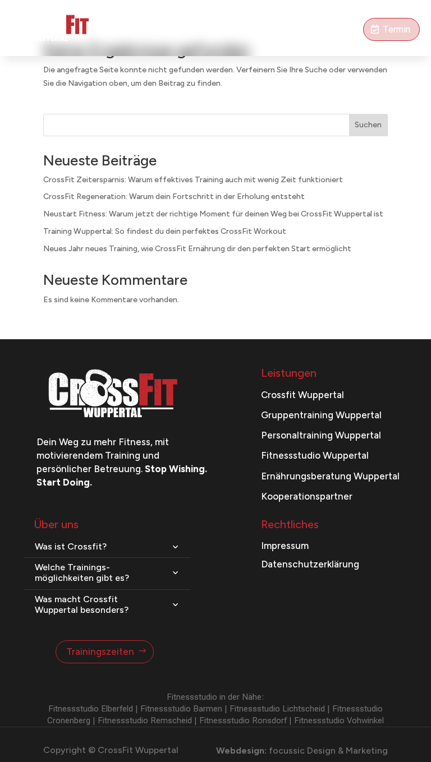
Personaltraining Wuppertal (321, 435)
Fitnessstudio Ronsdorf (243, 720)
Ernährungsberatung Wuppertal (330, 476)
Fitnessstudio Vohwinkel (339, 720)
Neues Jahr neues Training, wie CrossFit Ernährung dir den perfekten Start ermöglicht (197, 248)
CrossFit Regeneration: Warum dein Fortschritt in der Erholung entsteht (174, 196)
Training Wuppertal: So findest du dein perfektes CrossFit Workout (164, 231)
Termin (396, 29)
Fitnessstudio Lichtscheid (277, 709)
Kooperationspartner (306, 496)
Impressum (285, 545)
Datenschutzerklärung (310, 564)
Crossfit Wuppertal (302, 394)
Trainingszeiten (100, 651)
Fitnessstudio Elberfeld (90, 709)
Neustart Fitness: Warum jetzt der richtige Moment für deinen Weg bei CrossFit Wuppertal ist (213, 214)
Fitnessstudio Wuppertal (315, 455)
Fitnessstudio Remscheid (145, 720)
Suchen (368, 125)
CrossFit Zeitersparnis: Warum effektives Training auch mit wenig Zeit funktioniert (193, 179)
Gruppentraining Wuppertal (321, 415)
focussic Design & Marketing (328, 750)
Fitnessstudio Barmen (181, 709)
